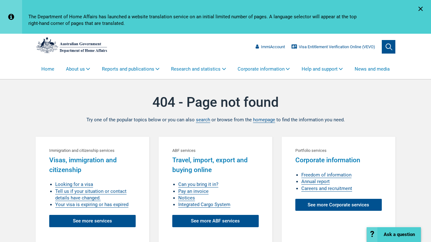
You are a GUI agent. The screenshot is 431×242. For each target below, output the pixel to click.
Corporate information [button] (261, 69)
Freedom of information (326, 175)
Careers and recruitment (326, 188)
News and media (372, 69)
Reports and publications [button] (128, 69)
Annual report (315, 181)
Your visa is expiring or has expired (91, 204)
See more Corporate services (338, 205)
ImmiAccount (273, 46)
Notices (186, 198)
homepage (264, 120)
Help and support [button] (320, 69)
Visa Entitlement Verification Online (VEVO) (337, 46)
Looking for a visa (74, 184)
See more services (92, 221)
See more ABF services (215, 221)
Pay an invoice (193, 191)
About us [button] (75, 69)
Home (47, 69)
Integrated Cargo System (204, 204)
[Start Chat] (394, 234)
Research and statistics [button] (196, 69)
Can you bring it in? (198, 184)
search (203, 120)
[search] (388, 47)
